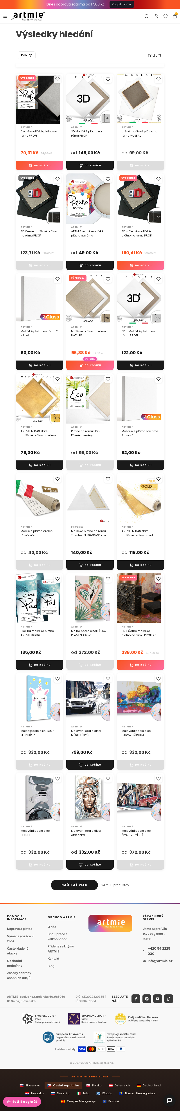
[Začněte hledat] (146, 16)
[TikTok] (168, 998)
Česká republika (63, 1085)
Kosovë (111, 1101)
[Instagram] (146, 998)
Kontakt (53, 958)
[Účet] (156, 16)
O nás (52, 927)
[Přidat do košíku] (39, 165)
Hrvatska (34, 1093)
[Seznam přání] (165, 16)
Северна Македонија (78, 1101)
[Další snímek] (105, 99)
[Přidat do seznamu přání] (57, 79)
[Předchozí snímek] (71, 99)
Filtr (24, 55)
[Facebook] (135, 998)
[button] (155, 55)
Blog (51, 966)
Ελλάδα (104, 1093)
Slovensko (30, 1085)
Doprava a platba (19, 929)
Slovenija (60, 1093)
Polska (94, 1085)
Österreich (119, 1085)
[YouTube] (157, 998)
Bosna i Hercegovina (137, 1093)
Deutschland (149, 1085)
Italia (83, 1093)
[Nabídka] (5, 16)
